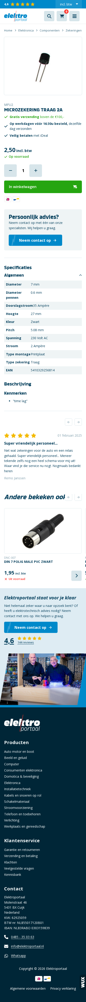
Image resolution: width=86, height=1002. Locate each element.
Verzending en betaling (21, 856)
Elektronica (26, 30)
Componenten (50, 30)
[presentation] (68, 422)
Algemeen (14, 275)
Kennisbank (12, 874)
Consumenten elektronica (23, 770)
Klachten (10, 862)
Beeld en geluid (15, 757)
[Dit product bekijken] (43, 531)
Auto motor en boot (19, 751)
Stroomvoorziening (18, 807)
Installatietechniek (17, 789)
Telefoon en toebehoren (22, 814)
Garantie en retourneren (22, 849)
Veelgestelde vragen (19, 868)
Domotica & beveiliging (21, 776)
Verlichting (11, 820)
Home (8, 30)
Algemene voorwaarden (28, 988)
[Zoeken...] (49, 16)
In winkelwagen (22, 186)
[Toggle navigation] (74, 16)
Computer (11, 764)
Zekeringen (74, 30)
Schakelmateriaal (16, 801)
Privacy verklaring (63, 988)
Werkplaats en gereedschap (24, 826)
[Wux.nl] (83, 982)
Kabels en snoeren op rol (22, 795)
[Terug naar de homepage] (15, 16)
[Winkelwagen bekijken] (62, 16)
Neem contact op (30, 627)
